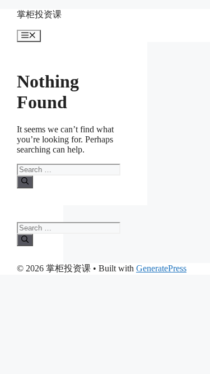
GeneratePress (161, 268)
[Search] (25, 182)
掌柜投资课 (39, 14)
